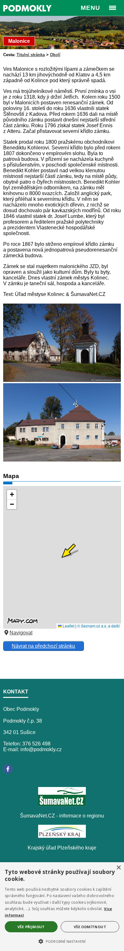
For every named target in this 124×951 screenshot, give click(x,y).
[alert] (62, 906)
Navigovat (21, 632)
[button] (62, 941)
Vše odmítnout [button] (90, 926)
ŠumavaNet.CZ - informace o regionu (62, 815)
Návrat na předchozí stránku (43, 646)
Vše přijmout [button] (31, 926)
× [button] (118, 867)
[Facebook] (8, 769)
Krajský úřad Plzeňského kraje (62, 847)
